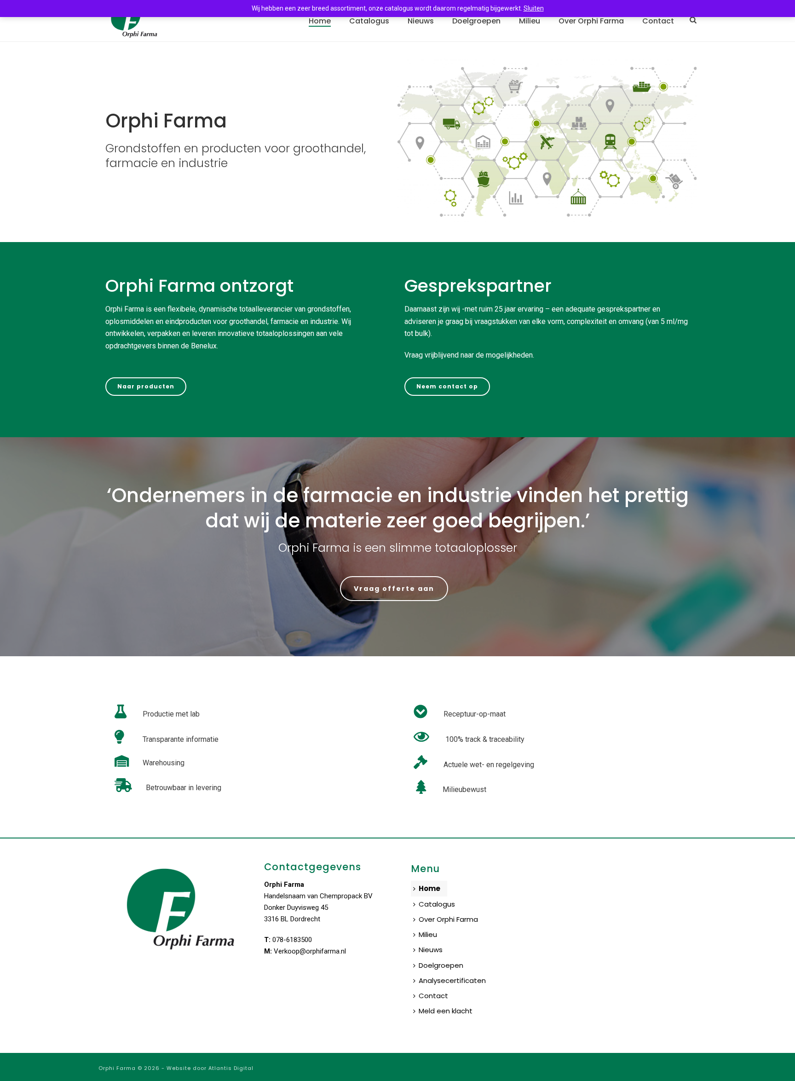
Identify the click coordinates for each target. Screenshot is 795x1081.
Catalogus (369, 21)
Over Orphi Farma (591, 21)
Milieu (529, 21)
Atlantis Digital (230, 1068)
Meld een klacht (445, 1011)
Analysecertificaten (452, 980)
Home (320, 21)
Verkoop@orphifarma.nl (310, 951)
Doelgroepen (476, 21)
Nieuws (421, 21)
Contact (658, 21)
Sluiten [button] (534, 8)
